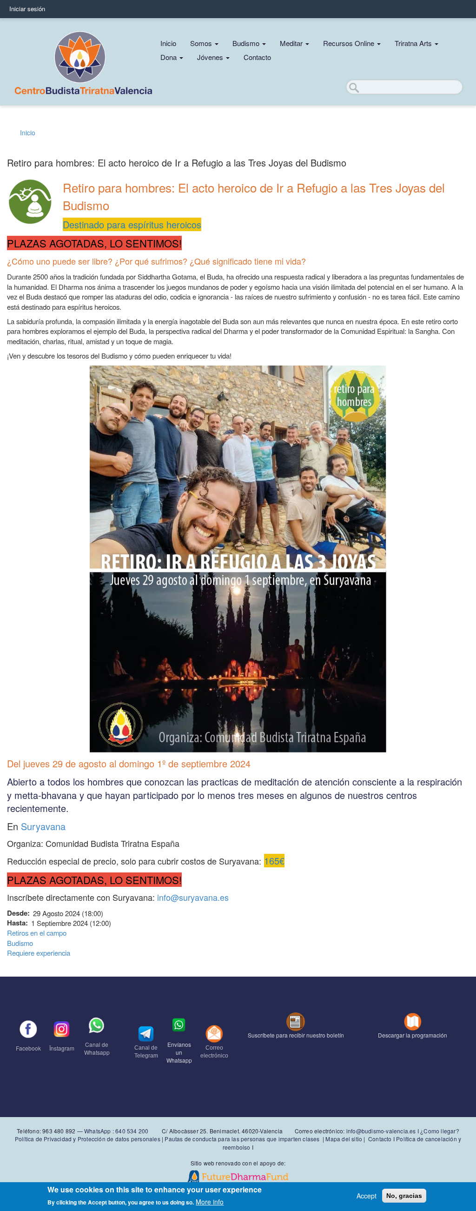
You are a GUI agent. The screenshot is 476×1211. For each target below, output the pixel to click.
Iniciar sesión (27, 8)
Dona (169, 57)
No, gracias (404, 1195)
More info (210, 1201)
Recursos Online (349, 43)
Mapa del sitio (343, 1139)
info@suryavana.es (193, 897)
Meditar (292, 43)
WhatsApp (97, 1131)
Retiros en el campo (36, 933)
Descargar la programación (412, 1035)
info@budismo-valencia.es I (383, 1131)
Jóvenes (211, 57)
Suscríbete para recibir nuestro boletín (296, 1035)
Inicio (168, 43)
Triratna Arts (414, 43)
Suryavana (43, 826)
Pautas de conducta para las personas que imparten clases (242, 1139)
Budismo (246, 43)
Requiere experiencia (38, 953)
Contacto (257, 57)
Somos (202, 43)
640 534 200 (131, 1131)
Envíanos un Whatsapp (179, 1052)
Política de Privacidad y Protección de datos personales (87, 1139)
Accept (367, 1195)
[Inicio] (83, 61)
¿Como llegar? (439, 1131)
